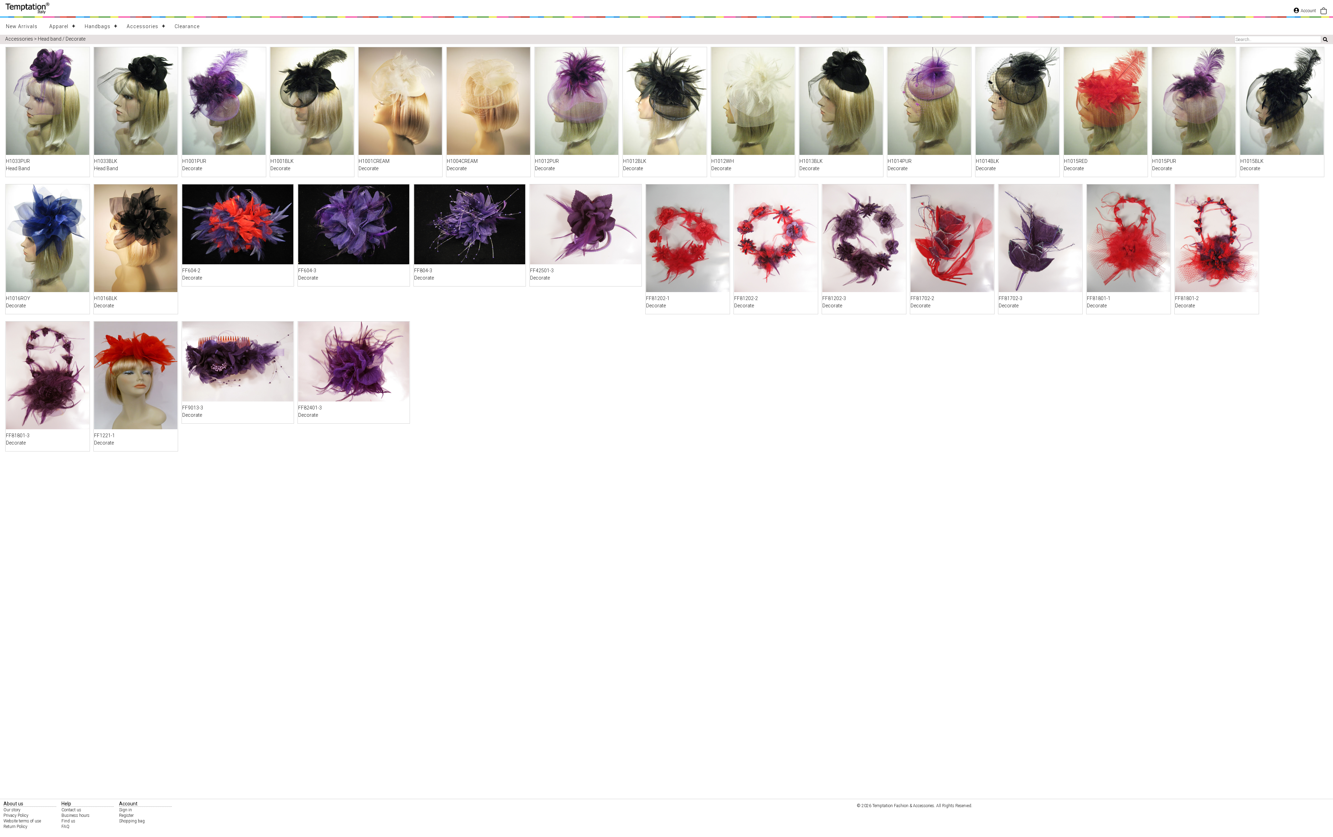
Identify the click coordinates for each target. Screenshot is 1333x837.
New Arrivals (21, 26)
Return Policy (15, 826)
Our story (11, 809)
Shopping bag (132, 821)
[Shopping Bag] (1323, 12)
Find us (68, 821)
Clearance (187, 26)
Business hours (75, 815)
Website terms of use (22, 821)
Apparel (58, 26)
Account (1308, 10)
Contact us (71, 809)
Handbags (97, 26)
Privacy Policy (15, 815)
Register (126, 815)
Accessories (142, 26)
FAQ (65, 826)
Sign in (125, 809)
